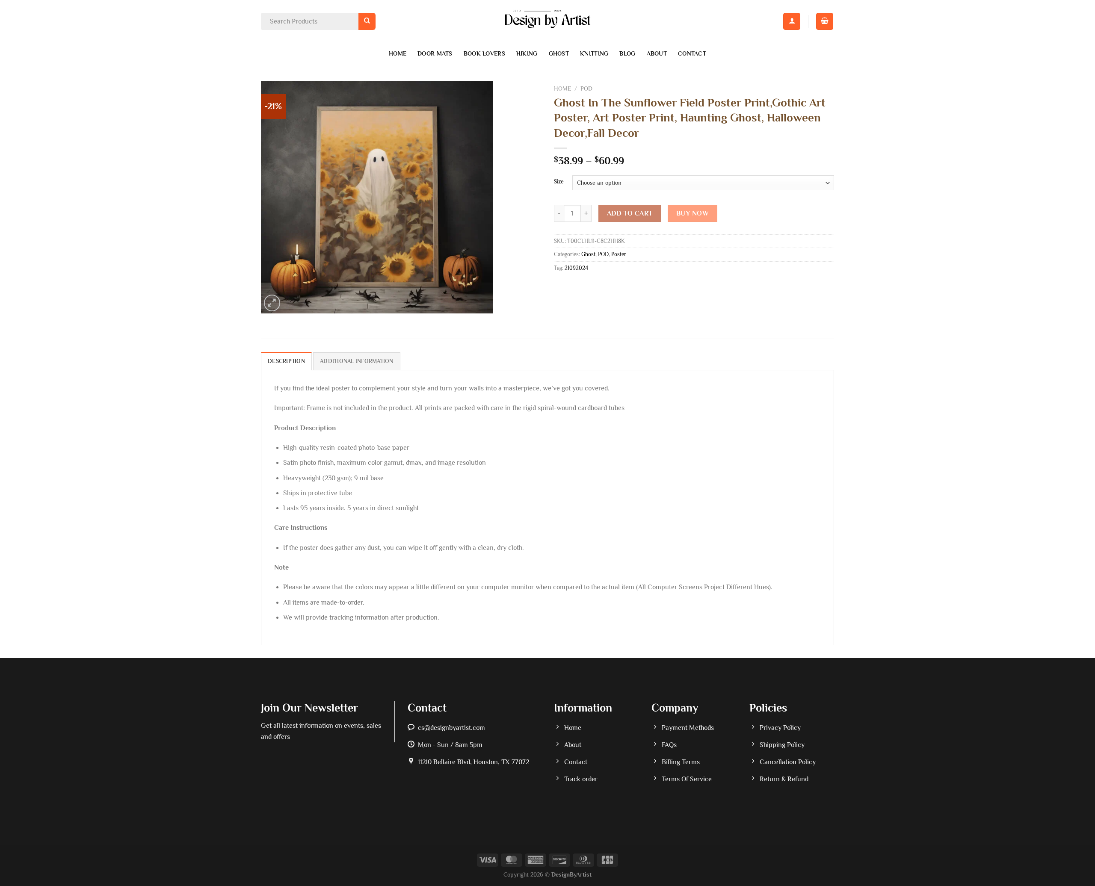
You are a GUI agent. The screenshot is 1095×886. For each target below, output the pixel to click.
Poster (618, 254)
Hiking (527, 53)
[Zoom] (272, 303)
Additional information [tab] (357, 361)
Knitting (594, 53)
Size (559, 182)
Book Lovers (484, 53)
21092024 (576, 268)
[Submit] (367, 21)
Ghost (559, 53)
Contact (692, 53)
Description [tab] (286, 361)
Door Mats (435, 53)
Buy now (692, 213)
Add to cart (630, 213)
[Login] (791, 21)
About (657, 53)
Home (397, 53)
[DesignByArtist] (547, 21)
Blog (627, 53)
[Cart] (824, 21)
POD (586, 89)
